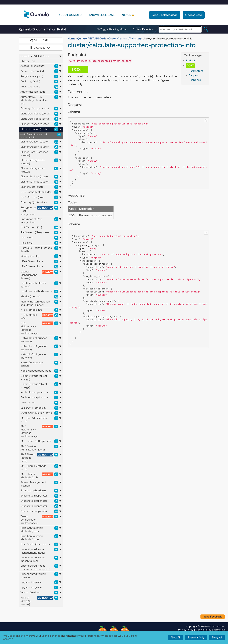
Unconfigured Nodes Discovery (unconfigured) (39, 567)
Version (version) (39, 592)
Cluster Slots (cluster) (39, 186)
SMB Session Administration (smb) (39, 448)
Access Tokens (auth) (39, 65)
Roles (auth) (39, 402)
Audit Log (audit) (39, 81)
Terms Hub (219, 629)
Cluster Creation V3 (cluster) (124, 38)
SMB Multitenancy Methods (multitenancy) (39, 431)
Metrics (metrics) (39, 296)
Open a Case (193, 15)
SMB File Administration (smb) (39, 420)
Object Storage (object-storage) (39, 377)
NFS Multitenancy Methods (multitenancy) (39, 328)
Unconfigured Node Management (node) (39, 551)
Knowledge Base (102, 15)
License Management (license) (39, 275)
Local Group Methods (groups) (39, 285)
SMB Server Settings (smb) (39, 441)
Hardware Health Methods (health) (39, 249)
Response (195, 79)
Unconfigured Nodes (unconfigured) (39, 559)
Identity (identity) (39, 256)
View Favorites (144, 29)
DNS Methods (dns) (39, 197)
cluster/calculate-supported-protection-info (40, 135)
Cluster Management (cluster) (39, 162)
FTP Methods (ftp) (39, 227)
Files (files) (39, 237)
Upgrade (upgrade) (39, 582)
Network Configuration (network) (39, 340)
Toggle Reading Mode (113, 29)
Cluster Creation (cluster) (39, 123)
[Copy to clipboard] (206, 120)
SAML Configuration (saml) (39, 412)
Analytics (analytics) (39, 76)
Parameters (196, 70)
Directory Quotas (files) (39, 202)
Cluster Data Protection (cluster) (39, 153)
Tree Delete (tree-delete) (39, 544)
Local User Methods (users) (39, 291)
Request (194, 75)
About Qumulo (70, 15)
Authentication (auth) (39, 91)
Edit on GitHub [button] (42, 40)
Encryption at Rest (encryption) (39, 211)
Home (71, 38)
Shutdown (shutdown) (39, 490)
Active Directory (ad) (39, 71)
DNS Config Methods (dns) (39, 192)
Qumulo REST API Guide (35, 56)
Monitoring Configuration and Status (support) (39, 303)
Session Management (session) (39, 484)
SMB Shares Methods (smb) (39, 458)
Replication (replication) (39, 392)
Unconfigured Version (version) (39, 575)
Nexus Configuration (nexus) (39, 364)
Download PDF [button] (42, 47)
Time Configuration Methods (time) (39, 529)
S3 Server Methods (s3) (39, 407)
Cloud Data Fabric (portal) (39, 113)
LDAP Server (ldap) (39, 261)
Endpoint (191, 60)
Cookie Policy (203, 629)
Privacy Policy (185, 629)
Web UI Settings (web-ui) (39, 601)
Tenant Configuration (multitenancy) (39, 520)
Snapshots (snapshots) (39, 495)
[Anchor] (199, 60)
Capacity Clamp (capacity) (39, 108)
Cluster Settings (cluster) (39, 176)
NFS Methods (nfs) (39, 309)
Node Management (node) (39, 370)
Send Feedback (212, 616)
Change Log (28, 61)
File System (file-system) (39, 232)
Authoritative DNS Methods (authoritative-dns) (39, 100)
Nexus (128, 15)
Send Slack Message (165, 15)
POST (190, 65)
